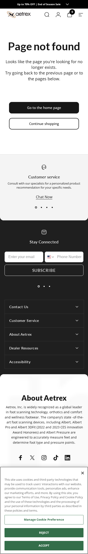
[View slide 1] (36, 207)
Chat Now (44, 196)
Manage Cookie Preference (44, 519)
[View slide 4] (52, 207)
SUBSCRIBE (44, 270)
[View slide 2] (41, 207)
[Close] (83, 473)
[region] (44, 510)
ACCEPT (44, 545)
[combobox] (50, 257)
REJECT (44, 533)
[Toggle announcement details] (67, 4)
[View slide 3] (46, 207)
